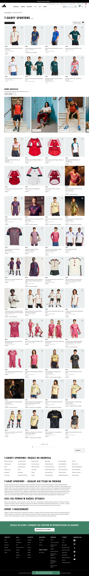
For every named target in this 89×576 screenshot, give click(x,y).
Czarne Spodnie (35, 464)
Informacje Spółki (67, 573)
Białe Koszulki (34, 461)
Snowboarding (21, 466)
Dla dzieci (29, 6)
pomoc (57, 3)
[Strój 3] (71, 115)
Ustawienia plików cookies (24, 573)
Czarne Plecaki (62, 472)
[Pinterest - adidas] (79, 552)
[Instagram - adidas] (79, 544)
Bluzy (19, 469)
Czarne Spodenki (76, 469)
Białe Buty (47, 461)
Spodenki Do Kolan (22, 475)
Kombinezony (7, 464)
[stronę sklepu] (4, 6)
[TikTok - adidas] (79, 556)
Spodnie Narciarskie (50, 469)
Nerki (5, 466)
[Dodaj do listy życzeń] (22, 28)
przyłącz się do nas (80, 3)
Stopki (33, 472)
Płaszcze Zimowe (8, 461)
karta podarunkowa (72, 3)
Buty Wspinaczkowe (63, 475)
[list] (38, 23)
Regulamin (54, 573)
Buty (35, 6)
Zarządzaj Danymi (34, 573)
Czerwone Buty (48, 472)
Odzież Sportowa (49, 464)
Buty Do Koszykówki (77, 466)
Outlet (45, 6)
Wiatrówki (20, 472)
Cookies (40, 573)
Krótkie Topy (7, 469)
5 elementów (35, 130)
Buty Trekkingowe (63, 469)
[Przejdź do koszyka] (85, 6)
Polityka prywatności (47, 573)
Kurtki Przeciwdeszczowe (36, 475)
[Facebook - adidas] (79, 541)
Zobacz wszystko (9, 93)
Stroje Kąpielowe (22, 464)
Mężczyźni (16, 6)
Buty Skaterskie (62, 464)
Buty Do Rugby (62, 461)
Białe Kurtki (75, 464)
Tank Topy (6, 475)
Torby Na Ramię (49, 475)
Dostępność (59, 573)
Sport (40, 6)
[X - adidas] (79, 548)
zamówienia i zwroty (64, 3)
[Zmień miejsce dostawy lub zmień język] (85, 4)
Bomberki (6, 472)
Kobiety (23, 6)
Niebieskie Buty (35, 466)
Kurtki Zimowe (62, 466)
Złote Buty (33, 469)
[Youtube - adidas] (79, 559)
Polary (73, 461)
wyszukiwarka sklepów (51, 3)
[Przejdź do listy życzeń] (82, 6)
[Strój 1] (17, 115)
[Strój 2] (44, 115)
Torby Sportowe (22, 461)
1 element (8, 130)
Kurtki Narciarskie (49, 466)
